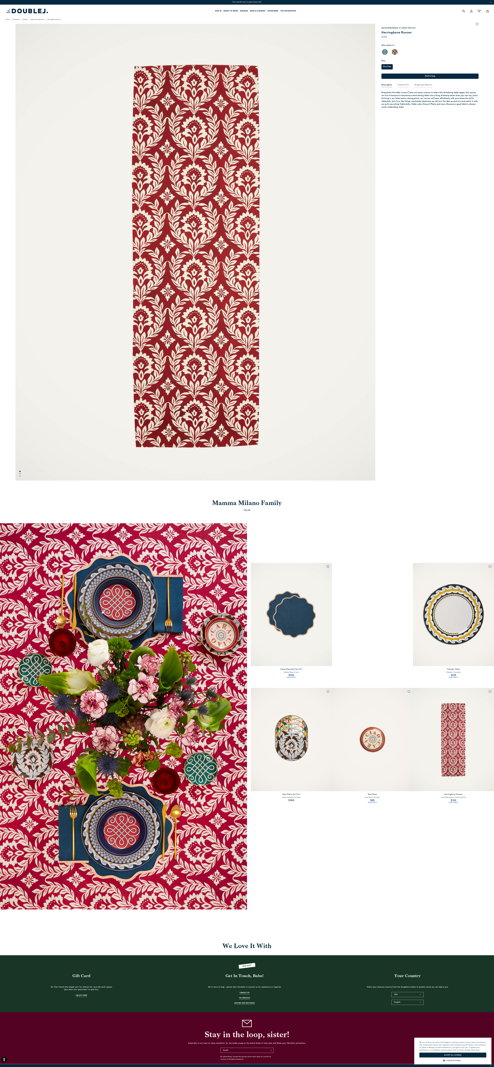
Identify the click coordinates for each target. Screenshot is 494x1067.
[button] (452, 1060)
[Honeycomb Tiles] (394, 52)
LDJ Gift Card (81, 995)
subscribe (271, 1050)
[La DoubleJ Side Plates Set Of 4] (291, 739)
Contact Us (244, 993)
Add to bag (430, 76)
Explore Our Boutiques (244, 1003)
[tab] (386, 85)
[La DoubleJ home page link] (27, 11)
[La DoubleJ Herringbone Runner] (453, 739)
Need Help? (247, 966)
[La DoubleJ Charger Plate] (453, 614)
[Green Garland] (385, 52)
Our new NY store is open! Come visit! (247, 2)
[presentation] (386, 85)
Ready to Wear (230, 11)
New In (218, 11)
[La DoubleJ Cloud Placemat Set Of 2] (291, 614)
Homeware (273, 11)
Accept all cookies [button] (452, 1055)
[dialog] (452, 1051)
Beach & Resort (258, 11)
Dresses (244, 11)
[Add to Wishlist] (477, 25)
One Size (387, 67)
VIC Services (244, 998)
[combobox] (407, 994)
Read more (475, 1050)
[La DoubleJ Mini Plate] (372, 739)
